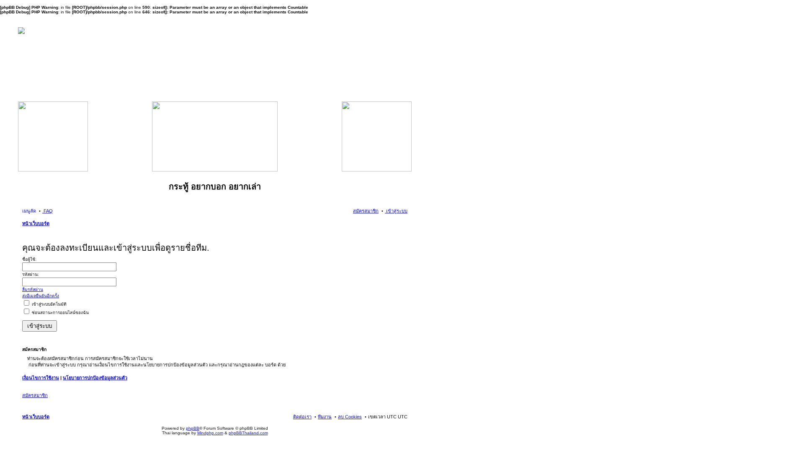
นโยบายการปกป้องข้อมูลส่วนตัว (95, 377)
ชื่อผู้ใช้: (29, 259)
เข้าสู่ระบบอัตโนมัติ (49, 304)
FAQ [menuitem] (47, 210)
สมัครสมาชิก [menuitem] (366, 210)
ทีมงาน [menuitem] (325, 416)
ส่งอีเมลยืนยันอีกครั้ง (40, 295)
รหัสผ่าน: (30, 274)
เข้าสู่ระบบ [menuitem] (396, 210)
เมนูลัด (29, 210)
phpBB (192, 428)
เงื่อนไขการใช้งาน (40, 377)
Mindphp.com (210, 433)
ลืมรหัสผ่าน (32, 289)
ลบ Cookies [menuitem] (350, 416)
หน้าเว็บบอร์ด (35, 223)
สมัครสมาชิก (35, 395)
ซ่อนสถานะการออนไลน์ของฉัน (60, 312)
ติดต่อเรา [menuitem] (302, 416)
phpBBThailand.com (248, 433)
